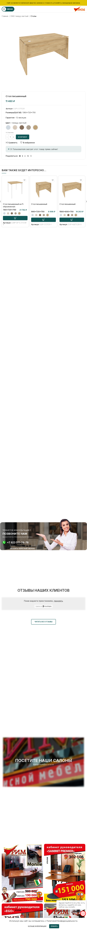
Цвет (8, 123)
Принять (54, 926)
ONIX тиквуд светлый (19, 16)
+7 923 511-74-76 (18, 542)
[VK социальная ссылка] (28, 156)
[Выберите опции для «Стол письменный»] (43, 220)
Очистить (10, 132)
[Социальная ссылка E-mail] (19, 156)
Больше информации (37, 926)
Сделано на (39, 606)
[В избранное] (24, 180)
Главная (5, 16)
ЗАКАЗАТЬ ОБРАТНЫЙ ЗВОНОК (22, 548)
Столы (33, 16)
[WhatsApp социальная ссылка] (25, 156)
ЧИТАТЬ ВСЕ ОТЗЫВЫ (43, 622)
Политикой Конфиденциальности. (62, 921)
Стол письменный (39, 204)
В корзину (22, 137)
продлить (58, 601)
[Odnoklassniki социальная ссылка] (22, 156)
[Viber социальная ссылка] (31, 156)
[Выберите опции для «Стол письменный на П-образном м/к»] (15, 218)
